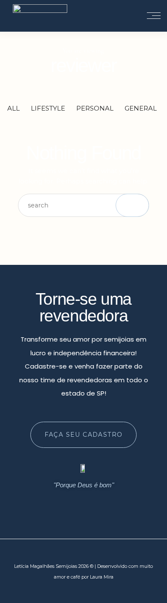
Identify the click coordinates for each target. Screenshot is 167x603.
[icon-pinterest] (99, 505)
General (141, 108)
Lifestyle (48, 108)
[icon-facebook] (83, 505)
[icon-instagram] (67, 505)
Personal (94, 108)
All (13, 108)
